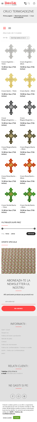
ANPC (3, 353)
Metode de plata (6, 339)
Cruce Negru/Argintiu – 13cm (8, 119)
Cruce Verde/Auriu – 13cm (8, 206)
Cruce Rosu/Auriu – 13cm (8, 177)
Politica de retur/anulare (9, 344)
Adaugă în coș (9, 64)
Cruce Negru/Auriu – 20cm (27, 148)
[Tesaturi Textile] (10, 3)
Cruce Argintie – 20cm (26, 63)
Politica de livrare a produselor (11, 336)
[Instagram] (18, 396)
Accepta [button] (16, 417)
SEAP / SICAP (5, 330)
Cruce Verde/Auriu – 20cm (27, 206)
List (9, 28)
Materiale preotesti (21, 16)
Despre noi (4, 333)
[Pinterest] (24, 396)
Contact (4, 342)
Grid (4, 28)
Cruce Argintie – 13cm (7, 63)
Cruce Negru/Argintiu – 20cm (27, 119)
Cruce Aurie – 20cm (27, 91)
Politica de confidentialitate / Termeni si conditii (16, 347)
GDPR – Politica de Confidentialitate (12, 350)
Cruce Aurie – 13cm (8, 91)
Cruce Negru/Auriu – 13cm (8, 148)
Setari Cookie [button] (7, 417)
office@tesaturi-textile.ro (15, 373)
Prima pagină (7, 16)
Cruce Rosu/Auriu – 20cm (27, 177)
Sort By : (5, 38)
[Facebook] (12, 396)
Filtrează (31, 234)
